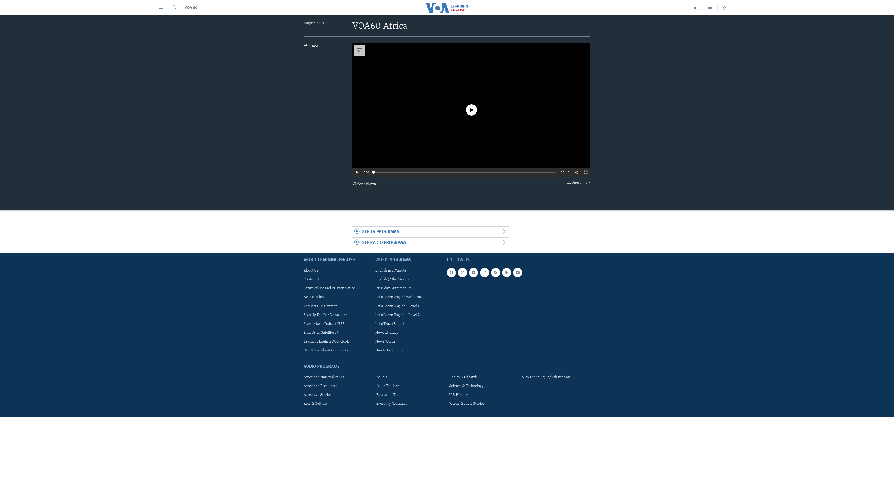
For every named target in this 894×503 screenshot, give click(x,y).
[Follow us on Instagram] (484, 272)
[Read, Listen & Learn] (725, 8)
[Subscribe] (517, 272)
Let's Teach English (390, 324)
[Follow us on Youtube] (473, 272)
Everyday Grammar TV (393, 288)
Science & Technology (466, 386)
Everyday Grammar (391, 404)
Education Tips (388, 395)
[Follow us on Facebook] (451, 272)
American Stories (318, 395)
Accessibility (314, 297)
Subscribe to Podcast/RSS (324, 324)
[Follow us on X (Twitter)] (462, 272)
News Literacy (386, 333)
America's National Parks (324, 377)
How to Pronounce (389, 350)
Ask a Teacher (387, 386)
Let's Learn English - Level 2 (397, 315)
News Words (385, 341)
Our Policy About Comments (326, 350)
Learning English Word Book (326, 341)
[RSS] (495, 272)
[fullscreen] (585, 172)
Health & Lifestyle (463, 377)
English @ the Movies (392, 280)
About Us (311, 271)
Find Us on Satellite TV (321, 333)
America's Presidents (321, 386)
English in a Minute (390, 271)
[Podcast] (506, 272)
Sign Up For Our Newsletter (325, 315)
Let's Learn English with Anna (399, 297)
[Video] (710, 8)
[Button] (311, 47)
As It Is (381, 377)
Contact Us (312, 280)
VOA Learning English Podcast (546, 377)
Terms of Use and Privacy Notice (329, 288)
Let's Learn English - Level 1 (397, 306)
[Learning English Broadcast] (696, 8)
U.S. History (458, 395)
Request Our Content (320, 306)
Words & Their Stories (466, 404)
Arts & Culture (315, 404)
